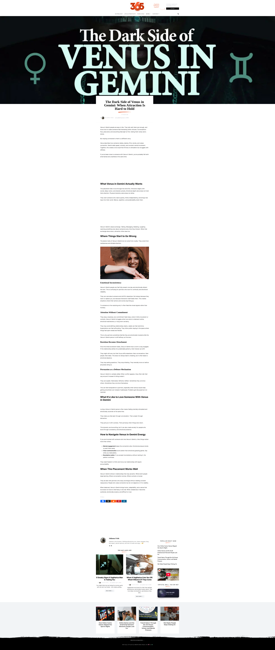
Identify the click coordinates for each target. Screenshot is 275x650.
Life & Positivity (130, 14)
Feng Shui (140, 14)
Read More (109, 590)
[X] (108, 501)
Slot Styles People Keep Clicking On (167, 564)
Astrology (119, 14)
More (148, 14)
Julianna (111, 541)
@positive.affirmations (137, 640)
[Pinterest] (118, 501)
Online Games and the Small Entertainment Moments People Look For (167, 552)
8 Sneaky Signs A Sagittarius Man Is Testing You (109, 578)
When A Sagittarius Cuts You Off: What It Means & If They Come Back (140, 579)
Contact (156, 14)
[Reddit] (113, 501)
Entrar (172, 8)
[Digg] (124, 501)
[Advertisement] (124, 170)
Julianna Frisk (109, 117)
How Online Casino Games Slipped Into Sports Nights (167, 547)
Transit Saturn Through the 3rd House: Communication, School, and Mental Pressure (168, 559)
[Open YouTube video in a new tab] (168, 574)
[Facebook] (102, 501)
